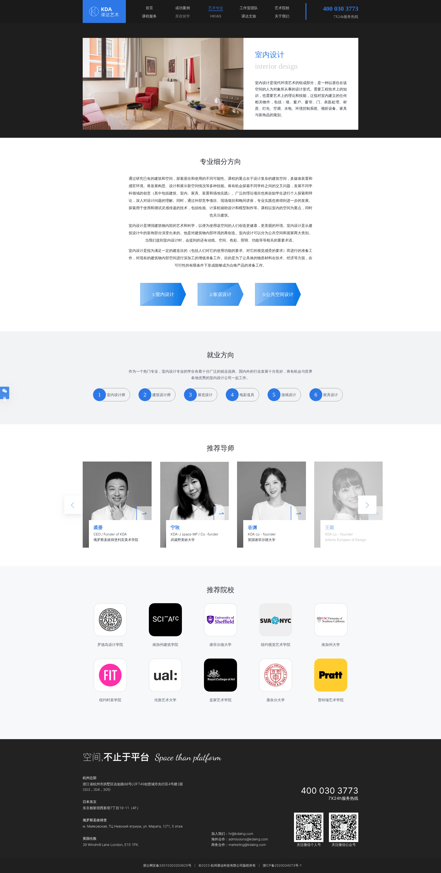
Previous (73, 505)
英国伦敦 (89, 838)
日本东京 (89, 802)
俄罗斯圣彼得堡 (95, 820)
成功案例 (182, 8)
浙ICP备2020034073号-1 (282, 865)
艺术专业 (215, 8)
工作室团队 (249, 8)
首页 (149, 8)
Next (367, 505)
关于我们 (282, 16)
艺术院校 (282, 8)
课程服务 (149, 16)
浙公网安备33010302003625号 (167, 865)
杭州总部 (89, 778)
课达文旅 (248, 16)
